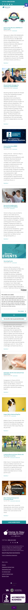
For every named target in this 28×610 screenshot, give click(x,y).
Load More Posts (14, 522)
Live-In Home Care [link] (7, 574)
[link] (26, 5)
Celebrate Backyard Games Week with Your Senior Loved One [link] (14, 455)
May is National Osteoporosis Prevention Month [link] (11, 498)
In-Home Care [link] (6, 571)
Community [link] (14, 30)
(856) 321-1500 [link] (11, 1)
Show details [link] (21, 311)
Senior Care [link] (17, 457)
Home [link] (4, 565)
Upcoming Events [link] (8, 261)
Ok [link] (14, 607)
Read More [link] (6, 62)
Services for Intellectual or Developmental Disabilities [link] (11, 206)
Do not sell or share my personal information (14, 318)
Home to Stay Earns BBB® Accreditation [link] (10, 146)
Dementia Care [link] (6, 569)
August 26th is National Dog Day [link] (12, 414)
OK (14, 315)
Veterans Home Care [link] (8, 567)
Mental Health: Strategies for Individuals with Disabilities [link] (11, 85)
